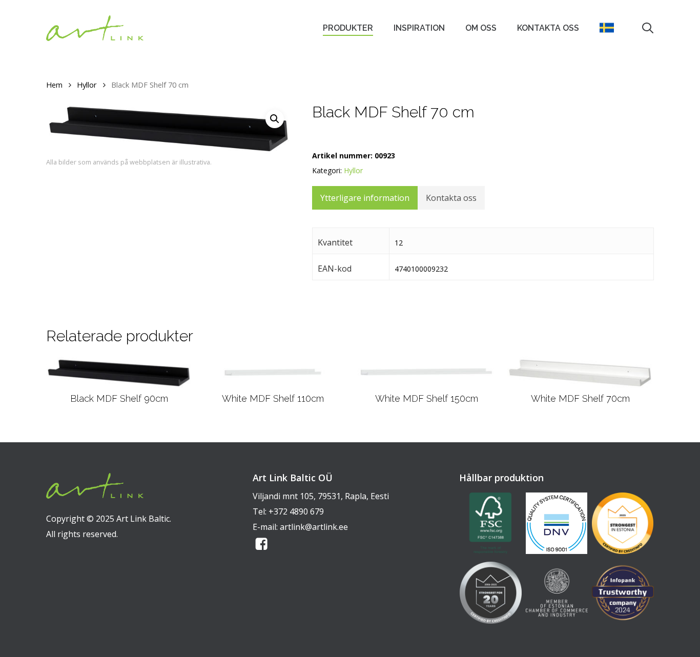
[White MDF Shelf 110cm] (273, 372)
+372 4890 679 (296, 511)
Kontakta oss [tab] (451, 197)
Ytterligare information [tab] (364, 197)
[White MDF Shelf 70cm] (580, 372)
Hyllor (87, 84)
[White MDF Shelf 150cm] (427, 372)
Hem (54, 84)
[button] (274, 119)
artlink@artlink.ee (314, 526)
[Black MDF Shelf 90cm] (119, 372)
